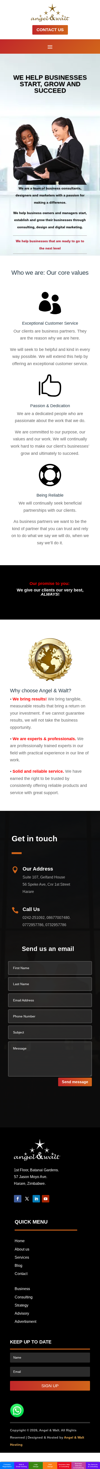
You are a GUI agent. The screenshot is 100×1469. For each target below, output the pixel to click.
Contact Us (50, 29)
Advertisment (25, 1322)
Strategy (21, 1305)
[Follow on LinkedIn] (36, 1198)
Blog (18, 1266)
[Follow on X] (27, 1198)
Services (22, 1257)
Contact (21, 1274)
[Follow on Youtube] (45, 1198)
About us (22, 1249)
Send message (75, 1082)
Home (20, 1241)
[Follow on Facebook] (17, 1198)
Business (22, 1289)
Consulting (24, 1297)
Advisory (22, 1313)
